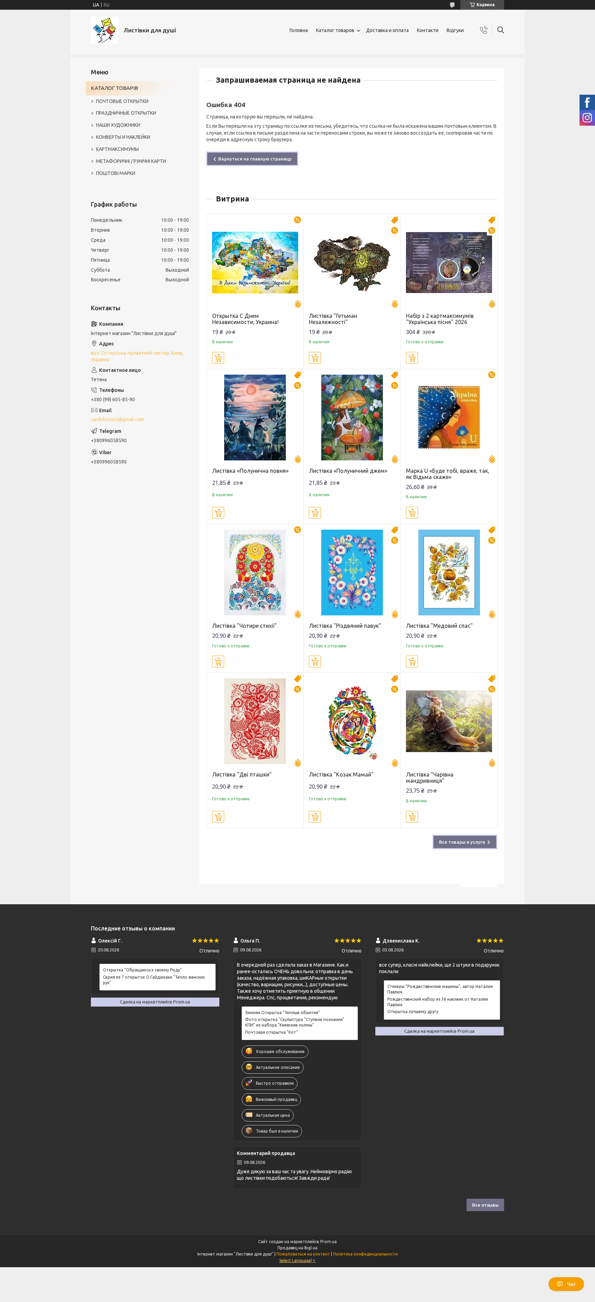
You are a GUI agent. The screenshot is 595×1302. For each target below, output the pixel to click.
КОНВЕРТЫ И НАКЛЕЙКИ (123, 137)
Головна (299, 30)
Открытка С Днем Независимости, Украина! (245, 319)
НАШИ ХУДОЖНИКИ (118, 125)
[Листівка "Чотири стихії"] (255, 572)
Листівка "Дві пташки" (242, 774)
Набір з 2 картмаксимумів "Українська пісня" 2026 (440, 319)
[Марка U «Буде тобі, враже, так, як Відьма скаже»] (449, 417)
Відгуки (455, 30)
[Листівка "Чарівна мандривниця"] (449, 721)
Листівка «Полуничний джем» (348, 471)
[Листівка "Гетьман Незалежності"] (352, 262)
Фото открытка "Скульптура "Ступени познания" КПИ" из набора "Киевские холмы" (294, 1022)
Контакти (427, 30)
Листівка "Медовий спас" (439, 626)
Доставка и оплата (387, 30)
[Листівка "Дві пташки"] (255, 721)
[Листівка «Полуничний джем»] (352, 417)
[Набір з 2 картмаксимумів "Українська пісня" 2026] (449, 262)
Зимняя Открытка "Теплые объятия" (282, 1012)
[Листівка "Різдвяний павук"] (352, 572)
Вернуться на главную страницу (255, 158)
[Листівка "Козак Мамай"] (352, 721)
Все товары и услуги (462, 842)
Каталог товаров (335, 30)
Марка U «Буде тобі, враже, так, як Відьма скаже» (447, 474)
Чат (571, 1284)
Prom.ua (328, 1241)
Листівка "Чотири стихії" (244, 626)
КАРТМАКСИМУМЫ (117, 149)
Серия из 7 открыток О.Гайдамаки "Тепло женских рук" (154, 980)
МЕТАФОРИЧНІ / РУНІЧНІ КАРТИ (131, 161)
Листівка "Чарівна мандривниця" (429, 777)
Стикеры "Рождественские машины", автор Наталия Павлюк (440, 989)
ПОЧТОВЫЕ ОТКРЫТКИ (122, 101)
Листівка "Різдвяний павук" (345, 626)
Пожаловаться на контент (303, 1254)
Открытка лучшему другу (412, 1011)
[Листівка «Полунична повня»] (255, 417)
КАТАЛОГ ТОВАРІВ (114, 88)
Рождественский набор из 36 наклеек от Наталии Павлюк (437, 1002)
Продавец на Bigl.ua (297, 1248)
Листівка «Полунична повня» (250, 471)
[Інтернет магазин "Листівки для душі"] (104, 30)
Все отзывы (485, 1204)
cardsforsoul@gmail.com (117, 419)
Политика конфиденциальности (365, 1254)
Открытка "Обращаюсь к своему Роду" (142, 970)
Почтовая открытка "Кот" (271, 1032)
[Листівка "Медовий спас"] (449, 572)
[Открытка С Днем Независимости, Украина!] (255, 262)
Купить (218, 358)
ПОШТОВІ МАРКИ (115, 173)
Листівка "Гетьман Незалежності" (333, 319)
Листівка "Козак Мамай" (341, 774)
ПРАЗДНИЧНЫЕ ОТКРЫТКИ (126, 113)
